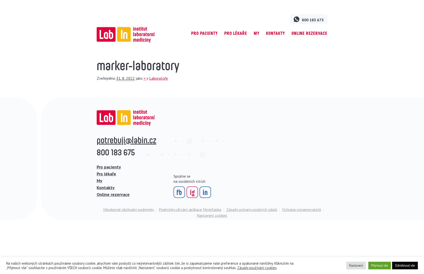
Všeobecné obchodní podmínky (128, 209)
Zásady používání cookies (257, 268)
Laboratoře (158, 78)
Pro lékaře (235, 33)
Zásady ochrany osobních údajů (251, 209)
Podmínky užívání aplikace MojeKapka (190, 209)
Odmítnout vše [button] (405, 265)
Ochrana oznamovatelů (301, 209)
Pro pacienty (204, 33)
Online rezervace (309, 33)
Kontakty (275, 33)
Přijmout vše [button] (379, 265)
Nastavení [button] (356, 265)
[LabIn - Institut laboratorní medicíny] (126, 35)
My (256, 33)
